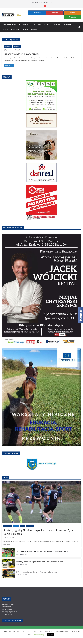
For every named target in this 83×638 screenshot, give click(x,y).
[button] (30, 24)
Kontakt (34, 29)
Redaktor (21, 50)
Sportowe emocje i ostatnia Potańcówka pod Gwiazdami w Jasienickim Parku (42, 551)
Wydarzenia (15, 29)
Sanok (72, 12)
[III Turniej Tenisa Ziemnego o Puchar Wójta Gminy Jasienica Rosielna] (8, 563)
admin (18, 538)
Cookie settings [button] (39, 635)
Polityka (47, 24)
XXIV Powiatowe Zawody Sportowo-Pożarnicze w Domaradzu (36, 572)
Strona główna (9, 24)
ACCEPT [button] (50, 635)
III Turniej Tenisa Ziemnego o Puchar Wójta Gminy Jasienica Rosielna (39, 562)
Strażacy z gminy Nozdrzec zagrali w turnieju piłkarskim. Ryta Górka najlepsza (38, 531)
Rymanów (73, 17)
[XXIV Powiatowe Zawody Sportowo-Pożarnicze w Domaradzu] (8, 573)
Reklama (37, 24)
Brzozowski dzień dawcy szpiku (21, 54)
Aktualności (24, 24)
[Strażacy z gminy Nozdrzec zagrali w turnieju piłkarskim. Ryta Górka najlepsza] (41, 502)
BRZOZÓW (16, 526)
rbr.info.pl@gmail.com (9, 612)
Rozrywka (67, 24)
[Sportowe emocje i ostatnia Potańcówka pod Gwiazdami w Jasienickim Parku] (8, 552)
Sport (5, 29)
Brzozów (37, 12)
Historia (57, 24)
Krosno (55, 12)
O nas (25, 29)
